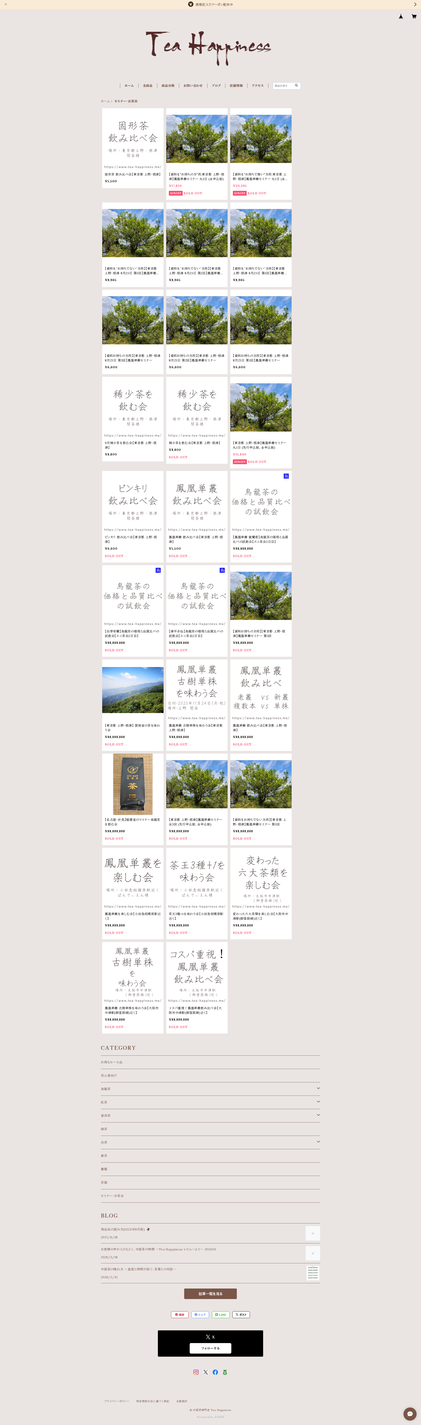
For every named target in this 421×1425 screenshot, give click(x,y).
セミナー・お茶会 (112, 1196)
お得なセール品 (112, 1062)
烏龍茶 (106, 1089)
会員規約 (181, 1401)
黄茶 (104, 1156)
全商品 (148, 86)
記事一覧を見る (211, 1294)
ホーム (129, 86)
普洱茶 (106, 1116)
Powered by (205, 1417)
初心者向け (109, 1076)
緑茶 (104, 1129)
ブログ (216, 86)
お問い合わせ (193, 86)
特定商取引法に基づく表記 (152, 1401)
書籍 (104, 1169)
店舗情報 (236, 86)
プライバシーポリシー (116, 1401)
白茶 (104, 1142)
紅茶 (104, 1102)
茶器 (104, 1182)
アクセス (258, 86)
